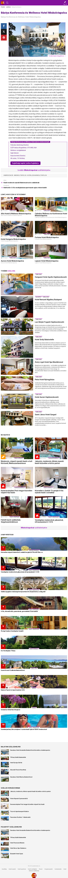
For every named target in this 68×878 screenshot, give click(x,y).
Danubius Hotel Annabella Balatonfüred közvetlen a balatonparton (30, 750)
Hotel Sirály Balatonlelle (44, 339)
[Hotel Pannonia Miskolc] (5, 844)
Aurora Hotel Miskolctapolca (12, 261)
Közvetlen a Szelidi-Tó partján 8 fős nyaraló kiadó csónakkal (49, 492)
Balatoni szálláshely (34, 870)
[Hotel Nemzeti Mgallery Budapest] (17, 307)
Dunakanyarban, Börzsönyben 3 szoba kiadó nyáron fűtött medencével (24, 729)
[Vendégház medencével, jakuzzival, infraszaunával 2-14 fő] (51, 507)
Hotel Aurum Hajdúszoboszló (47, 397)
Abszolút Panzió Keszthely (18, 770)
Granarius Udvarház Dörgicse (10, 710)
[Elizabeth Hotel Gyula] (5, 855)
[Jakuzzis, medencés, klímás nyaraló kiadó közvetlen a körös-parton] (51, 448)
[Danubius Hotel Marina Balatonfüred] (5, 779)
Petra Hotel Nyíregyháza (44, 379)
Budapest (38, 297)
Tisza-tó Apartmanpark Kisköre (19, 811)
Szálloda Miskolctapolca (37, 175)
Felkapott (3, 457)
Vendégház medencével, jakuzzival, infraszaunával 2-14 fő (49, 521)
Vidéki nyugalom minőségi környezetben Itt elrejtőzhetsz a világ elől (23, 592)
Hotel (64, 869)
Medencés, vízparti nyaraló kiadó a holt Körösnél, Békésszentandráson (16, 462)
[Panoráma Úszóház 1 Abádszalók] (5, 818)
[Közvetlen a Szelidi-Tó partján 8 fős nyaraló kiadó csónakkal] (51, 478)
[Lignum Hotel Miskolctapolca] (51, 251)
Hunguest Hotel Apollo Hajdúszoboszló (51, 277)
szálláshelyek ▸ (34, 528)
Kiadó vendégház (32, 869)
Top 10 (65, 4)
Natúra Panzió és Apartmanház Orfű (13, 690)
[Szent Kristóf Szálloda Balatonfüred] (34, 662)
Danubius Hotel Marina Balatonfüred (21, 777)
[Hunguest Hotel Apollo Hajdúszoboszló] (17, 284)
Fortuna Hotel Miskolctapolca (47, 237)
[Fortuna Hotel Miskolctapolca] (51, 228)
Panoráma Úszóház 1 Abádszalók (20, 817)
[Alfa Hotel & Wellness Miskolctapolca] (17, 204)
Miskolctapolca (20, 175)
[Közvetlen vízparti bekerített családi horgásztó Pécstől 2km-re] (34, 544)
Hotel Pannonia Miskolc (17, 843)
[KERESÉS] (7, 3)
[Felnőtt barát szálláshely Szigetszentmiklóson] (17, 507)
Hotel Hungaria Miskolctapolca (13, 239)
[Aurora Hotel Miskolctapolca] (17, 251)
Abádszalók (9, 175)
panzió (34, 688)
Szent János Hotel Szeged (45, 414)
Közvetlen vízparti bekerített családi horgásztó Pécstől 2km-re (22, 552)
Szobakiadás (58, 869)
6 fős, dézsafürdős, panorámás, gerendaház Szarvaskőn (19, 611)
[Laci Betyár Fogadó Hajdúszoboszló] (17, 327)
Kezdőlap (4, 869)
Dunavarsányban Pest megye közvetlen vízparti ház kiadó (16, 492)
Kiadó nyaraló (19, 458)
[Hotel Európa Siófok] (5, 764)
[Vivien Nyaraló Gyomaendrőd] (5, 800)
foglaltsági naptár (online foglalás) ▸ (25, 163)
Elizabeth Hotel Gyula (16, 853)
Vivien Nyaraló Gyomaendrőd (19, 798)
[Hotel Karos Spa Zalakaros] (5, 849)
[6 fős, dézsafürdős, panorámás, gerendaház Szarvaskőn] (34, 603)
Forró (37, 457)
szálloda (13, 210)
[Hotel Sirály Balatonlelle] (17, 347)
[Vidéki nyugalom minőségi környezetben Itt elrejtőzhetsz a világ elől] (34, 583)
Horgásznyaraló (48, 869)
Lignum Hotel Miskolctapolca (46, 261)
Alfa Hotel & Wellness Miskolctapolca (16, 214)
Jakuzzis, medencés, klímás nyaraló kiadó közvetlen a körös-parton (49, 462)
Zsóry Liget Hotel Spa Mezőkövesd (49, 362)
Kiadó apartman (14, 517)
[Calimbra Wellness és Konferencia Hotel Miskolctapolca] (51, 204)
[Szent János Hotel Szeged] (17, 418)
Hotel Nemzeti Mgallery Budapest (48, 299)
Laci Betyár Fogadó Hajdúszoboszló (49, 322)
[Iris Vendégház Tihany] (34, 642)
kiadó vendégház (54, 517)
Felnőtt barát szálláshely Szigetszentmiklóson (11, 521)
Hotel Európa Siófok (16, 762)
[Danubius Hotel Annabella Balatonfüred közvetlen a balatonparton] (5, 752)
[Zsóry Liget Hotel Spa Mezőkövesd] (17, 367)
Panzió (40, 869)
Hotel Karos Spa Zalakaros (18, 848)
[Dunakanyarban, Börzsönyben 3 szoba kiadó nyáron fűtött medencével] (34, 721)
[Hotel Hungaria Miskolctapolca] (17, 229)
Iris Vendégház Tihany (8, 651)
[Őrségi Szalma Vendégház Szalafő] (34, 622)
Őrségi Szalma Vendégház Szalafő (12, 631)
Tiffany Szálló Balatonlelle (18, 757)
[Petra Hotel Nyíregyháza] (17, 383)
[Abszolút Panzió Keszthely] (5, 771)
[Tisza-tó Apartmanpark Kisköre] (5, 813)
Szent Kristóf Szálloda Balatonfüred (13, 670)
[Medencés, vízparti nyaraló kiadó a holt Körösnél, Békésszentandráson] (17, 448)
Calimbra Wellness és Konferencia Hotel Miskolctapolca (51, 215)
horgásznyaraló (54, 458)
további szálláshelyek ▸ (34, 170)
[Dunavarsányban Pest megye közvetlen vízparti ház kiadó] (17, 478)
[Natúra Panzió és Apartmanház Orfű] (34, 681)
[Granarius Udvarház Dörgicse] (34, 701)
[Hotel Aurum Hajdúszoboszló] (17, 401)
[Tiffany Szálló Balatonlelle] (5, 758)
